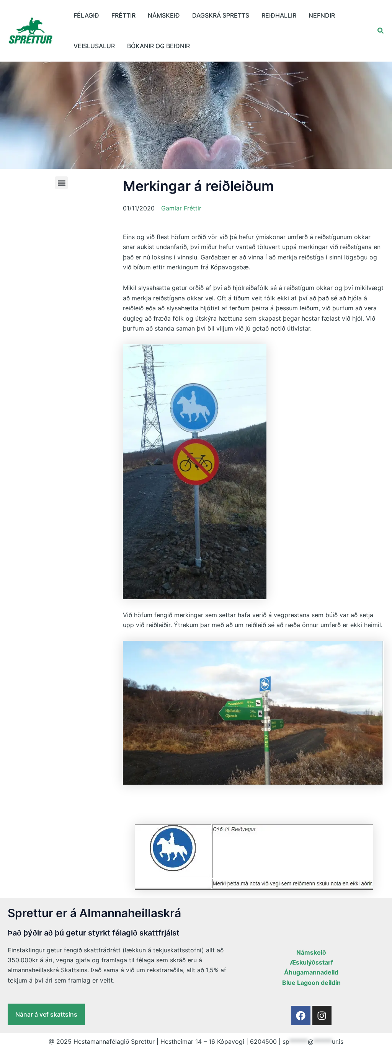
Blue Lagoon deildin (311, 982)
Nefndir (322, 15)
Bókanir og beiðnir (158, 46)
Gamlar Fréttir (181, 208)
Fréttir (123, 15)
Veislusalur (94, 46)
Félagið (86, 15)
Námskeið (164, 15)
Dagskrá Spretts (220, 15)
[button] (380, 31)
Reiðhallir (278, 15)
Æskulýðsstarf (311, 962)
